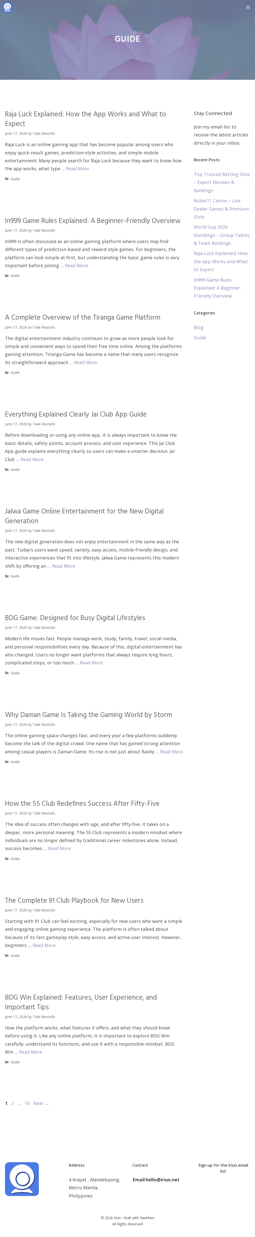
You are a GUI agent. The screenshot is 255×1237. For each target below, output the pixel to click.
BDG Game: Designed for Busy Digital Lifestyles (75, 618)
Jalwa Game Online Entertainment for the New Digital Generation (84, 516)
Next (41, 1103)
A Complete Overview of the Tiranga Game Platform (82, 317)
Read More (77, 168)
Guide (15, 178)
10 (27, 1103)
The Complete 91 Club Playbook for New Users (74, 900)
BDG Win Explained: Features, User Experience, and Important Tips (81, 1002)
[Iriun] (7, 7)
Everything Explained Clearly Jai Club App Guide (76, 414)
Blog (198, 327)
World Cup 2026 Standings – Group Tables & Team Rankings (222, 235)
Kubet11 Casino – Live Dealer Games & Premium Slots (221, 209)
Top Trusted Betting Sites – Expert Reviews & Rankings (222, 182)
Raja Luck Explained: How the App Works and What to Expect (85, 119)
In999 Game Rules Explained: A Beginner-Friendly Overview (93, 221)
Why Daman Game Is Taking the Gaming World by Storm (88, 715)
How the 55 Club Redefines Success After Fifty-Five (82, 804)
